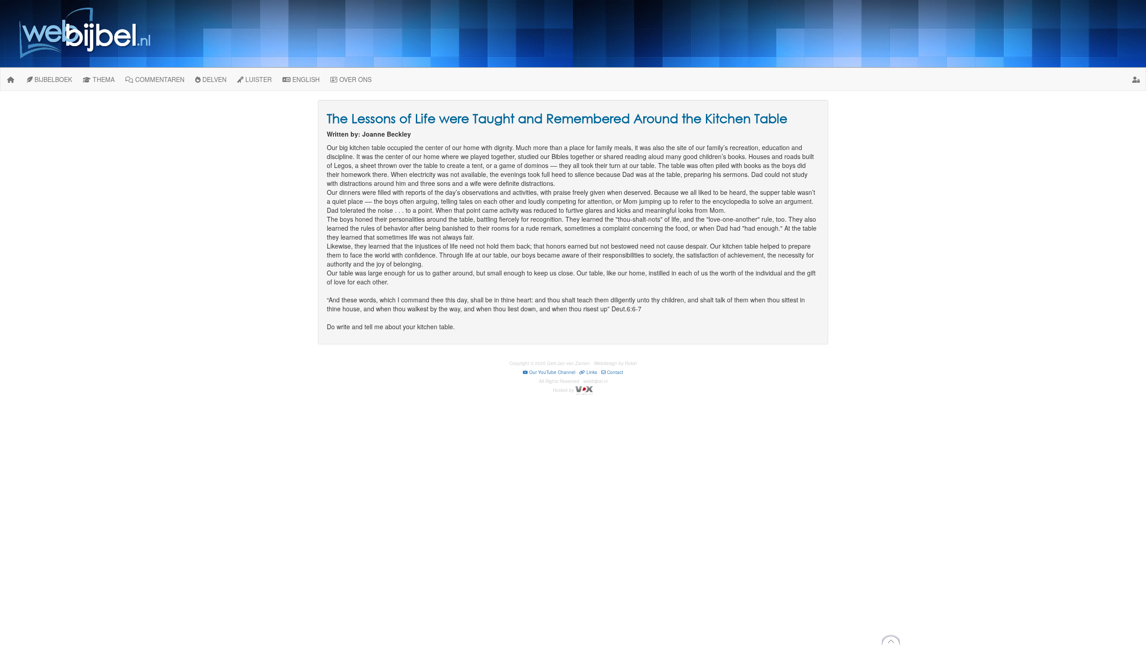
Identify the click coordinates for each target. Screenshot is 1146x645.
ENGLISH (305, 79)
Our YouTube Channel (551, 372)
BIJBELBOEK (52, 79)
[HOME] (10, 79)
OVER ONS (355, 79)
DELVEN (214, 79)
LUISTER (258, 79)
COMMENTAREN (158, 79)
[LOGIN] (1136, 79)
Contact (614, 372)
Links (591, 372)
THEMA (103, 79)
